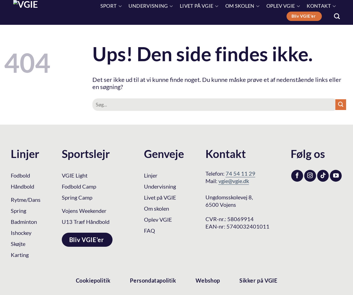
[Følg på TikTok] (323, 176)
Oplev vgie (280, 6)
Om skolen (240, 6)
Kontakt (319, 6)
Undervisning (148, 6)
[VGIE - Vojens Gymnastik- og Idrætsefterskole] (37, 12)
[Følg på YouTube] (336, 176)
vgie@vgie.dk (233, 181)
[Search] (337, 16)
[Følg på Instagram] (310, 176)
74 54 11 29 (240, 173)
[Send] (340, 104)
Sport (108, 6)
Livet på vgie (196, 6)
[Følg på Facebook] (297, 176)
